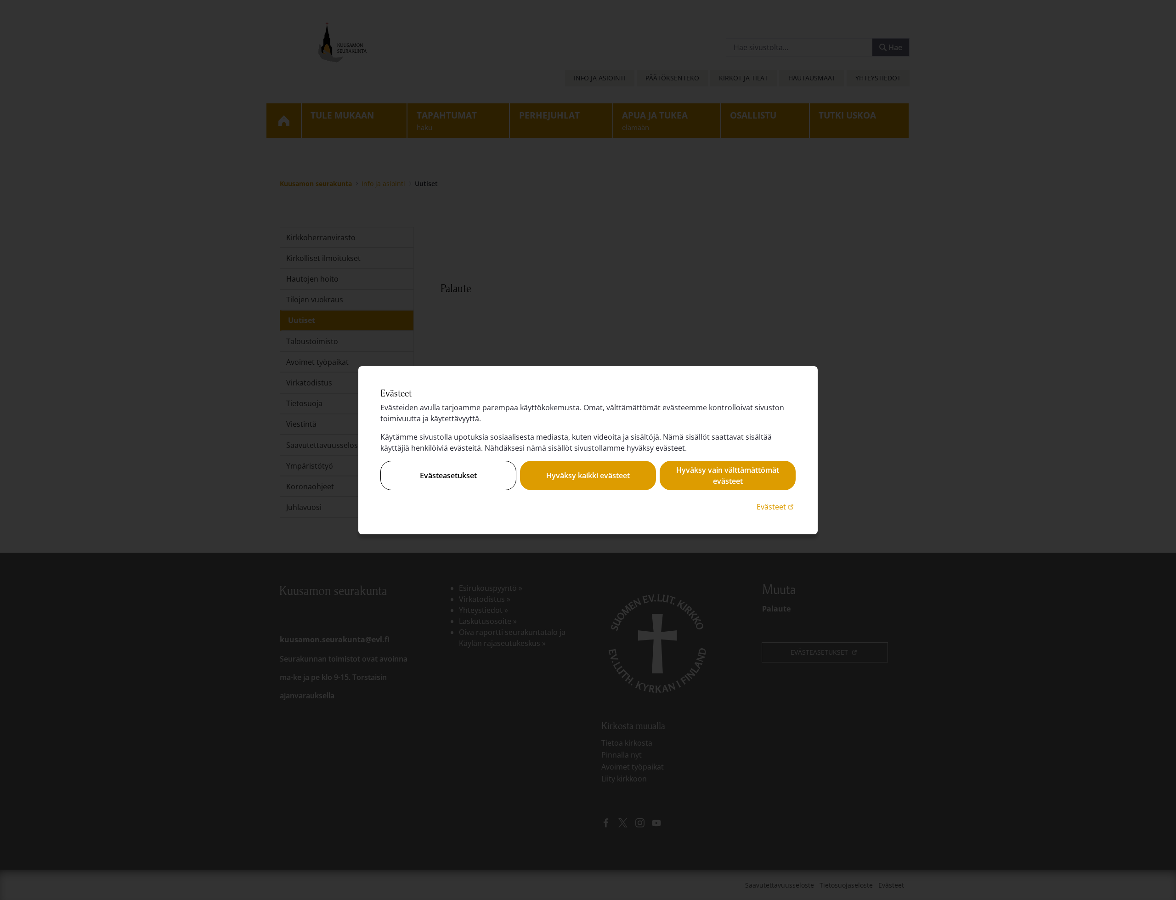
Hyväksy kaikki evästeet (588, 475)
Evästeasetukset (448, 475)
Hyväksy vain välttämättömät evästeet (727, 475)
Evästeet (776, 506)
